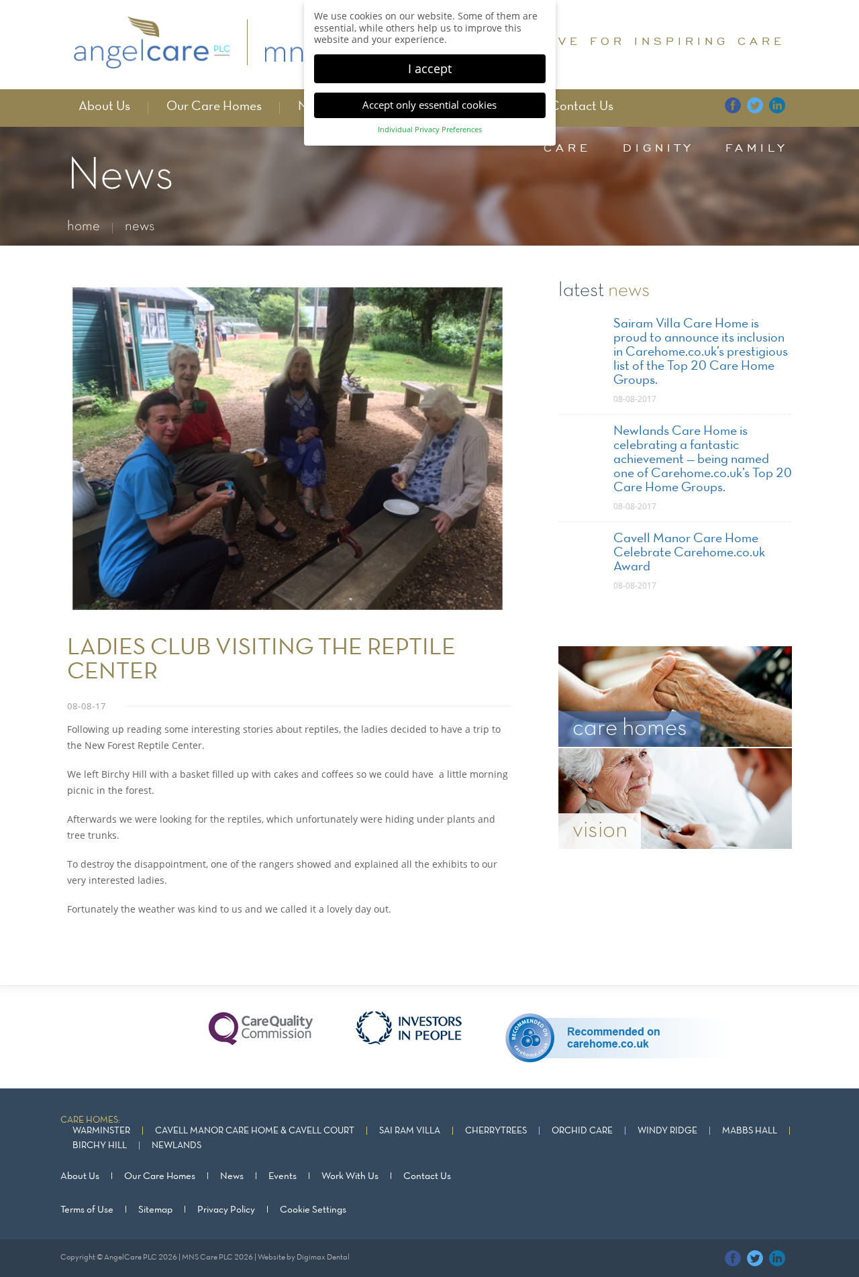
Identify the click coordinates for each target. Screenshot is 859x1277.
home (83, 226)
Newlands (176, 1145)
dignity (658, 147)
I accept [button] (430, 68)
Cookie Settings (313, 1210)
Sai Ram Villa (409, 1131)
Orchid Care (582, 1131)
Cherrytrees (496, 1131)
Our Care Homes (214, 107)
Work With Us (349, 1176)
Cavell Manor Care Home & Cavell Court (254, 1131)
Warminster (101, 1131)
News (232, 1176)
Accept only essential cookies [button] (429, 104)
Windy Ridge (667, 1131)
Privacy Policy (226, 1210)
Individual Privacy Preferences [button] (430, 129)
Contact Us (581, 107)
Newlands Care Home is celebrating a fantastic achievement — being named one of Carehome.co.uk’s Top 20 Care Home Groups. (702, 459)
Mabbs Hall (749, 1131)
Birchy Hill (99, 1145)
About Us (104, 107)
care (567, 147)
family (756, 147)
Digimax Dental (323, 1257)
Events (282, 1176)
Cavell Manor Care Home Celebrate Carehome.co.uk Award (689, 553)
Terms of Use (86, 1210)
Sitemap (155, 1210)
